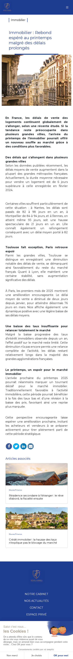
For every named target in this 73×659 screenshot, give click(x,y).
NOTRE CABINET (36, 594)
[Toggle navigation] (67, 7)
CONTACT (36, 607)
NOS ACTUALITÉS (36, 600)
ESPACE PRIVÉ (36, 614)
